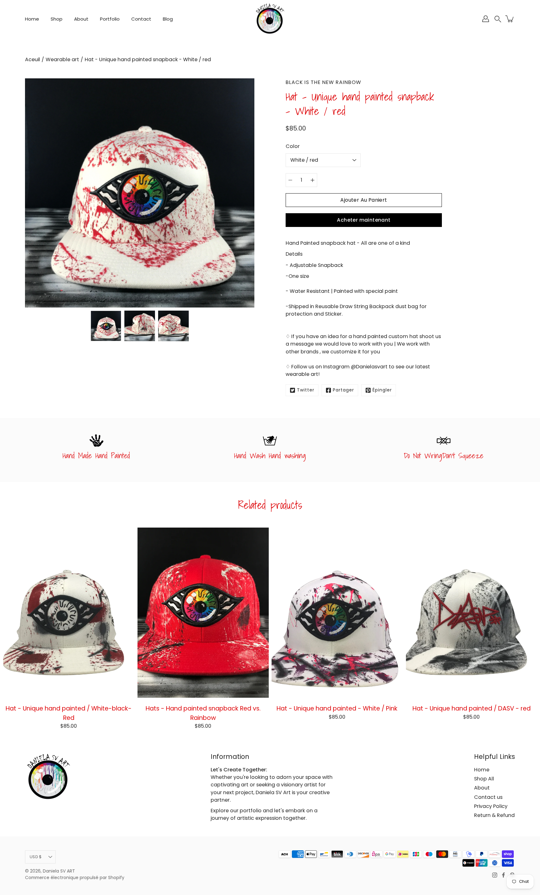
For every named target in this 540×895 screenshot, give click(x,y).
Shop (56, 19)
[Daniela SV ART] (270, 18)
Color (293, 146)
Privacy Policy (491, 806)
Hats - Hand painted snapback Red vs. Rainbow (202, 713)
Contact (141, 19)
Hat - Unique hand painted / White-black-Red (69, 713)
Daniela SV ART (59, 871)
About (81, 19)
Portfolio (110, 19)
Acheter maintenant (363, 220)
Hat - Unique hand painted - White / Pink (337, 708)
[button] (497, 19)
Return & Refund (494, 815)
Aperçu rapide (69, 612)
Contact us (488, 797)
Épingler (382, 390)
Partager (343, 390)
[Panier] (510, 19)
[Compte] (486, 19)
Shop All (484, 778)
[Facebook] (503, 875)
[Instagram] (495, 875)
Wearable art (62, 59)
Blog (168, 19)
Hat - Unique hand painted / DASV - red (471, 708)
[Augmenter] (312, 180)
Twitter (305, 390)
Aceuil (32, 59)
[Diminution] (290, 180)
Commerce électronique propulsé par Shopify (74, 878)
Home (32, 19)
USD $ (36, 857)
